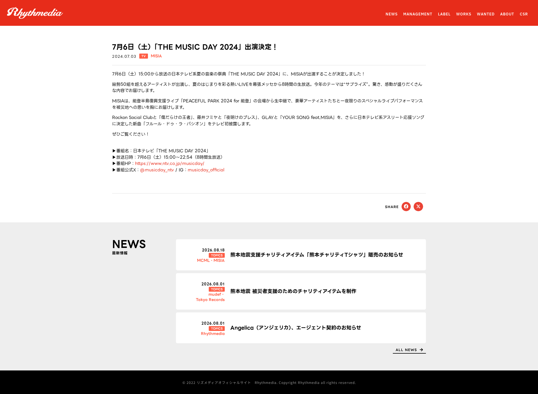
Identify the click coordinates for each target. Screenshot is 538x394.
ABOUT (507, 14)
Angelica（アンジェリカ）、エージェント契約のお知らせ (295, 328)
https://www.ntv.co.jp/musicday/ (170, 163)
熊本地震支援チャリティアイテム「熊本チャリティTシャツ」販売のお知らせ (316, 255)
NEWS (392, 14)
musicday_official (206, 170)
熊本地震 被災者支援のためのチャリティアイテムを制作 (293, 291)
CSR (524, 14)
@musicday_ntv (157, 170)
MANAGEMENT (417, 14)
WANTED (486, 14)
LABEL (444, 14)
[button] (406, 206)
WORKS (463, 14)
